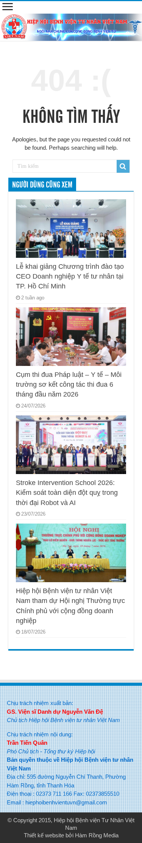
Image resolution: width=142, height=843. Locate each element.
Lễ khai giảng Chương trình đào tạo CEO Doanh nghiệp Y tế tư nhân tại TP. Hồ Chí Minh (70, 276)
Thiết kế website (44, 835)
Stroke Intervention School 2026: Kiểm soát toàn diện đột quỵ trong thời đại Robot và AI (67, 493)
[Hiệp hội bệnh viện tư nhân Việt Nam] (71, 26)
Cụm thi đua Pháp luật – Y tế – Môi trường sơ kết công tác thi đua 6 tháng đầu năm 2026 (69, 384)
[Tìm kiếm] (123, 166)
